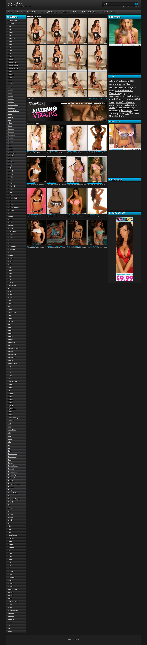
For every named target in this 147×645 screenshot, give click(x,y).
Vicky (10, 622)
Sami (9, 529)
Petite (95, 152)
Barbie (10, 126)
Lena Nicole (12, 430)
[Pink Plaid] (77, 169)
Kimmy (10, 387)
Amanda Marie (13, 66)
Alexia (10, 41)
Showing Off (121, 107)
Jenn (9, 327)
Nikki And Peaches (14, 499)
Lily (9, 445)
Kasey (10, 375)
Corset (120, 96)
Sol (9, 568)
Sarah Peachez (13, 535)
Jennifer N (11, 342)
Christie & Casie (13, 207)
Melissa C (11, 478)
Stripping (112, 111)
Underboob (115, 116)
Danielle (10, 234)
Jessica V (11, 357)
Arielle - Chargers (32, 151)
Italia (9, 300)
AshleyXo (11, 108)
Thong (121, 113)
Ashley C (11, 99)
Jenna (10, 330)
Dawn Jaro (11, 249)
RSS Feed (125, 6)
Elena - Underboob (32, 246)
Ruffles (122, 105)
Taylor (10, 598)
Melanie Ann (12, 472)
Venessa (11, 616)
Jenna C (11, 336)
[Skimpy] (57, 201)
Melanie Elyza (13, 475)
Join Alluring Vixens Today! (27, 12)
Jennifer (11, 339)
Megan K (11, 469)
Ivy (9, 306)
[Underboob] (37, 232)
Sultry (117, 111)
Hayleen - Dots (51, 183)
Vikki (9, 625)
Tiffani (10, 604)
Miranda (10, 487)
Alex (9, 35)
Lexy (9, 436)
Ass (119, 81)
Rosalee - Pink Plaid (73, 183)
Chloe (10, 192)
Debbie (10, 258)
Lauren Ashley (13, 418)
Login (108, 6)
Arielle (10, 93)
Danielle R (11, 237)
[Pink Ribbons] (37, 201)
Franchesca (12, 285)
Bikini (51, 152)
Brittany (10, 147)
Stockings (131, 108)
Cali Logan (11, 153)
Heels (120, 99)
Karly (9, 372)
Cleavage (57, 247)
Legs (100, 98)
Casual (129, 93)
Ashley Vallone (13, 105)
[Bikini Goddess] (97, 138)
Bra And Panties (34, 184)
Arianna (10, 90)
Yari (9, 628)
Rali (9, 511)
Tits (127, 114)
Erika (9, 279)
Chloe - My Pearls (92, 246)
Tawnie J (11, 595)
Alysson (11, 56)
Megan (10, 463)
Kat (9, 378)
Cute (35, 152)
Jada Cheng (12, 312)
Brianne (10, 141)
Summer (10, 583)
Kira (9, 390)
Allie (9, 53)
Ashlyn (10, 117)
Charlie (10, 177)
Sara (9, 532)
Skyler (10, 562)
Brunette (72, 216)
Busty (51, 184)
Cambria (11, 156)
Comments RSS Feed (134, 6)
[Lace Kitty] (37, 169)
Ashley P (11, 102)
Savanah (11, 538)
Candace (11, 159)
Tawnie (10, 592)
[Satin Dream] (57, 232)
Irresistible (128, 99)
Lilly (9, 442)
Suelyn (10, 580)
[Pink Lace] (57, 138)
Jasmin (10, 321)
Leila (9, 427)
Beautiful (93, 216)
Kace (9, 366)
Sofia (9, 565)
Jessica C (11, 351)
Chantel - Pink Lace (73, 214)
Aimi (9, 26)
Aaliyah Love (12, 20)
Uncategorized (13, 610)
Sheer (105, 216)
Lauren (10, 415)
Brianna (10, 138)
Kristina (10, 400)
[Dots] (57, 169)
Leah (9, 424)
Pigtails (84, 184)
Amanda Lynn (13, 63)
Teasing (41, 247)
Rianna (10, 517)
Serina (10, 541)
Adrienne (11, 23)
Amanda (11, 60)
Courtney (11, 222)
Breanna (11, 132)
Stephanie (11, 577)
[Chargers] (37, 138)
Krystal (10, 406)
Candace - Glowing (93, 214)
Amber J (11, 75)
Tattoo (81, 152)
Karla (9, 369)
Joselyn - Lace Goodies (74, 246)
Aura (9, 120)
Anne (9, 81)
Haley (10, 291)
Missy (10, 490)
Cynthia (10, 228)
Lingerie (56, 184)
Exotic (97, 98)
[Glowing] (97, 201)
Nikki (9, 496)
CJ (8, 213)
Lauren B (11, 421)
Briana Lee (11, 135)
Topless (61, 152)
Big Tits (92, 98)
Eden (9, 267)
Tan (58, 152)
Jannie (10, 318)
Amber (10, 72)
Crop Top (126, 96)
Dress (137, 96)
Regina (10, 514)
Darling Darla (12, 246)
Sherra (10, 553)
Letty (9, 433)
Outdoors (98, 184)
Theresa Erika (13, 601)
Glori (9, 288)
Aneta (10, 78)
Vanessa (11, 613)
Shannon (11, 547)
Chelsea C (11, 186)
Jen (9, 324)
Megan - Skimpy (51, 214)
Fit (38, 152)
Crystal (10, 225)
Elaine (10, 270)
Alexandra (11, 38)
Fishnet (111, 99)
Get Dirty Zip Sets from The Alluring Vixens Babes (59, 12)
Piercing (79, 184)
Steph (10, 574)
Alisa (9, 47)
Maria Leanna (12, 454)
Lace (55, 152)
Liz (9, 448)
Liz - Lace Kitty (31, 183)
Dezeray (10, 261)
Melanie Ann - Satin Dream (55, 246)
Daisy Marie (12, 231)
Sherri (10, 556)
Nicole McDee (13, 493)
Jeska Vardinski (13, 348)
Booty (129, 88)
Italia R (10, 303)
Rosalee (10, 520)
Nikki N (10, 502)
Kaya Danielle (13, 381)
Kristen (10, 394)
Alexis (10, 44)
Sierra (10, 559)
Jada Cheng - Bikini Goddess (96, 151)
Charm (10, 180)
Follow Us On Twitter (90, 12)
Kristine (10, 403)
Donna (10, 264)
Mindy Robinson (14, 484)
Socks (103, 184)
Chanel (10, 171)
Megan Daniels (13, 466)
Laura (10, 412)
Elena (10, 273)
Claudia (10, 216)
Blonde (32, 152)
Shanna (10, 544)
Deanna (10, 255)
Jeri (9, 345)
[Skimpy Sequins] (77, 138)
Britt (9, 144)
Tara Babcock (13, 589)
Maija (9, 451)
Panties (62, 216)
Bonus (122, 87)
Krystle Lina (12, 409)
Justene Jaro (12, 363)
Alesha (10, 32)
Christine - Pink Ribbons (34, 214)
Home (10, 12)
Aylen (10, 123)
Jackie (10, 309)
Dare (9, 243)
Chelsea (10, 183)
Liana (10, 439)
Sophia (10, 571)
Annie (10, 84)
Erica (9, 276)
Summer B (11, 586)
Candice (11, 162)
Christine (11, 210)
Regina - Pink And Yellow (94, 183)
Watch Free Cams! (108, 12)
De (8, 252)
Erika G (10, 282)
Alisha (10, 50)
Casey (10, 165)
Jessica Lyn (12, 354)
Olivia (10, 508)
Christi (10, 201)
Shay (9, 550)
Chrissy (10, 195)
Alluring (113, 81)
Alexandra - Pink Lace (53, 151)
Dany (9, 240)
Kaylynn (11, 384)
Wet (103, 152)
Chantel (10, 174)
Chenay (10, 189)
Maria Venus (12, 457)
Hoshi (10, 297)
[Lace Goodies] (77, 232)
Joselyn (10, 360)
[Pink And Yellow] (97, 169)
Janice (10, 315)
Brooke (10, 150)
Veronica (11, 619)
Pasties (105, 98)
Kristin (10, 397)
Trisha (10, 607)
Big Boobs (53, 216)
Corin (10, 219)
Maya (9, 460)
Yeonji (10, 631)
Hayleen (10, 294)
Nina (9, 505)
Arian (9, 87)
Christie (10, 204)
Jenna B (11, 333)
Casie (10, 168)
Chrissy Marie (13, 198)
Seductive (41, 184)
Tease (41, 152)
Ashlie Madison (13, 111)
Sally (9, 526)
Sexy (60, 184)
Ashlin (10, 114)
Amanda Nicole (13, 69)
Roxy (9, 523)
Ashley (10, 96)
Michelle (11, 481)
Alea (9, 29)
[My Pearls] (97, 232)
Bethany (11, 129)
